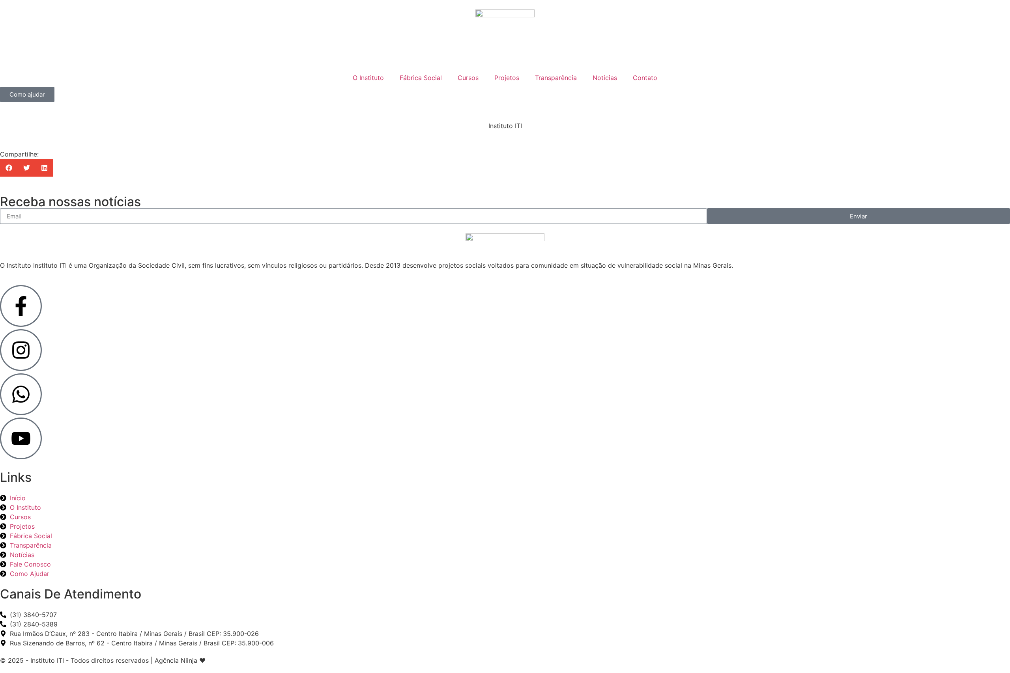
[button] (9, 168)
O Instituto (368, 78)
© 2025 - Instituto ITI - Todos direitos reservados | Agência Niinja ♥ (103, 660)
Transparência (556, 78)
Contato (645, 78)
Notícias (605, 78)
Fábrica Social (421, 78)
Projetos (506, 78)
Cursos (468, 78)
